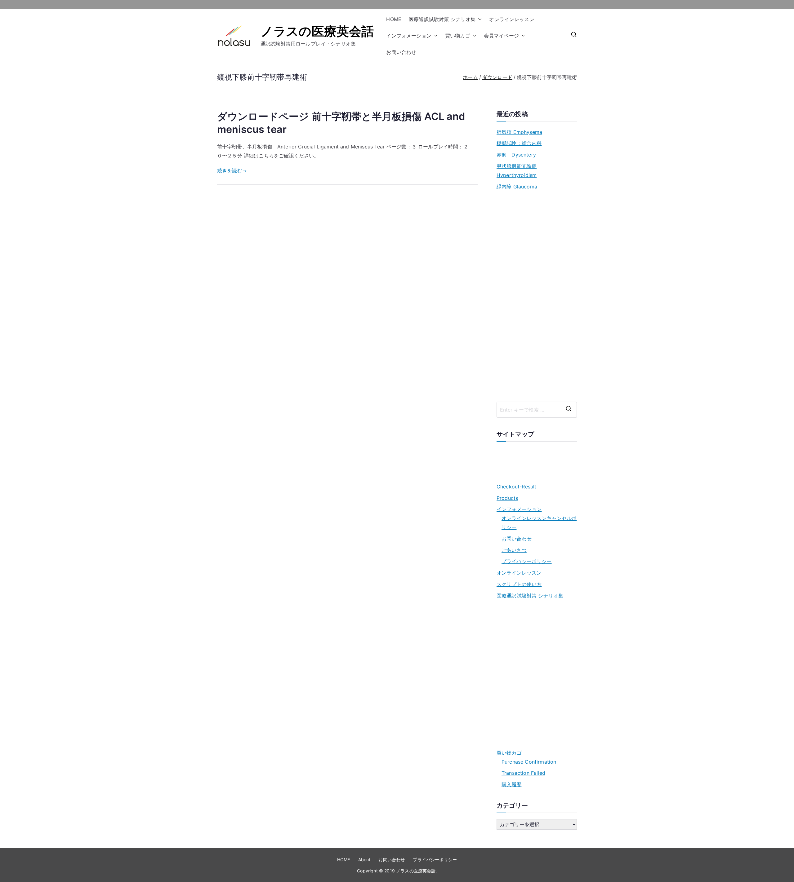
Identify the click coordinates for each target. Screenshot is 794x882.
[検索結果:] (537, 409)
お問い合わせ (401, 52)
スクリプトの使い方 (519, 584)
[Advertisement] (537, 296)
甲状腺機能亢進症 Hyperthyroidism (517, 170)
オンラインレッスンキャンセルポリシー (539, 522)
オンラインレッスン (511, 19)
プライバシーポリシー (527, 561)
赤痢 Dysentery (516, 155)
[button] (478, 19)
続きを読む (229, 170)
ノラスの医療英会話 (317, 31)
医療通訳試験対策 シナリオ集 (442, 19)
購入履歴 (512, 784)
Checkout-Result (516, 486)
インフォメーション (408, 36)
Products (507, 498)
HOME (393, 19)
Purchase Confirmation (529, 762)
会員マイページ (501, 36)
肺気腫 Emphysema (519, 132)
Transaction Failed (523, 773)
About (364, 859)
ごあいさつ (514, 550)
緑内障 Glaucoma (517, 186)
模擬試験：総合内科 (519, 143)
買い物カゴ (457, 36)
